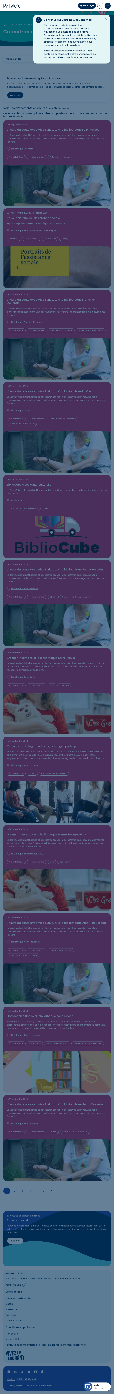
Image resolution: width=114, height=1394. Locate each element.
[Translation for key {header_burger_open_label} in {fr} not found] (108, 6)
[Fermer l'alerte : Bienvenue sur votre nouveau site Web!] (106, 19)
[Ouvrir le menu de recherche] (100, 6)
